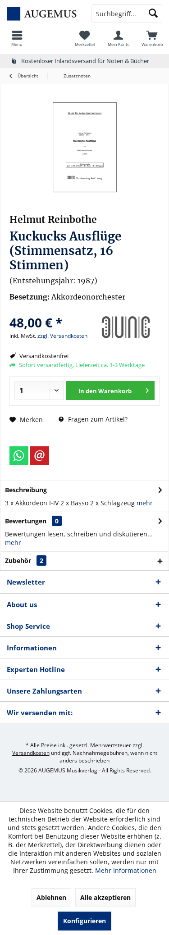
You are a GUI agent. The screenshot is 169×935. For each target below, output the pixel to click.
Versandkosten (31, 753)
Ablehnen (51, 897)
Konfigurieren (84, 921)
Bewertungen (25, 521)
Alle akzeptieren (105, 897)
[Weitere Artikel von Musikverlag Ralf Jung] (126, 327)
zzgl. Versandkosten (62, 336)
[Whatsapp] (18, 455)
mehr (145, 503)
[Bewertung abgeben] (49, 310)
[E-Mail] (39, 455)
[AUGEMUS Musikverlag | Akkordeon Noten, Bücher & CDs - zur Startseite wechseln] (42, 14)
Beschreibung (26, 490)
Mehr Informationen (125, 870)
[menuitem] (17, 38)
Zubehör (24, 560)
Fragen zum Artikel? (97, 419)
